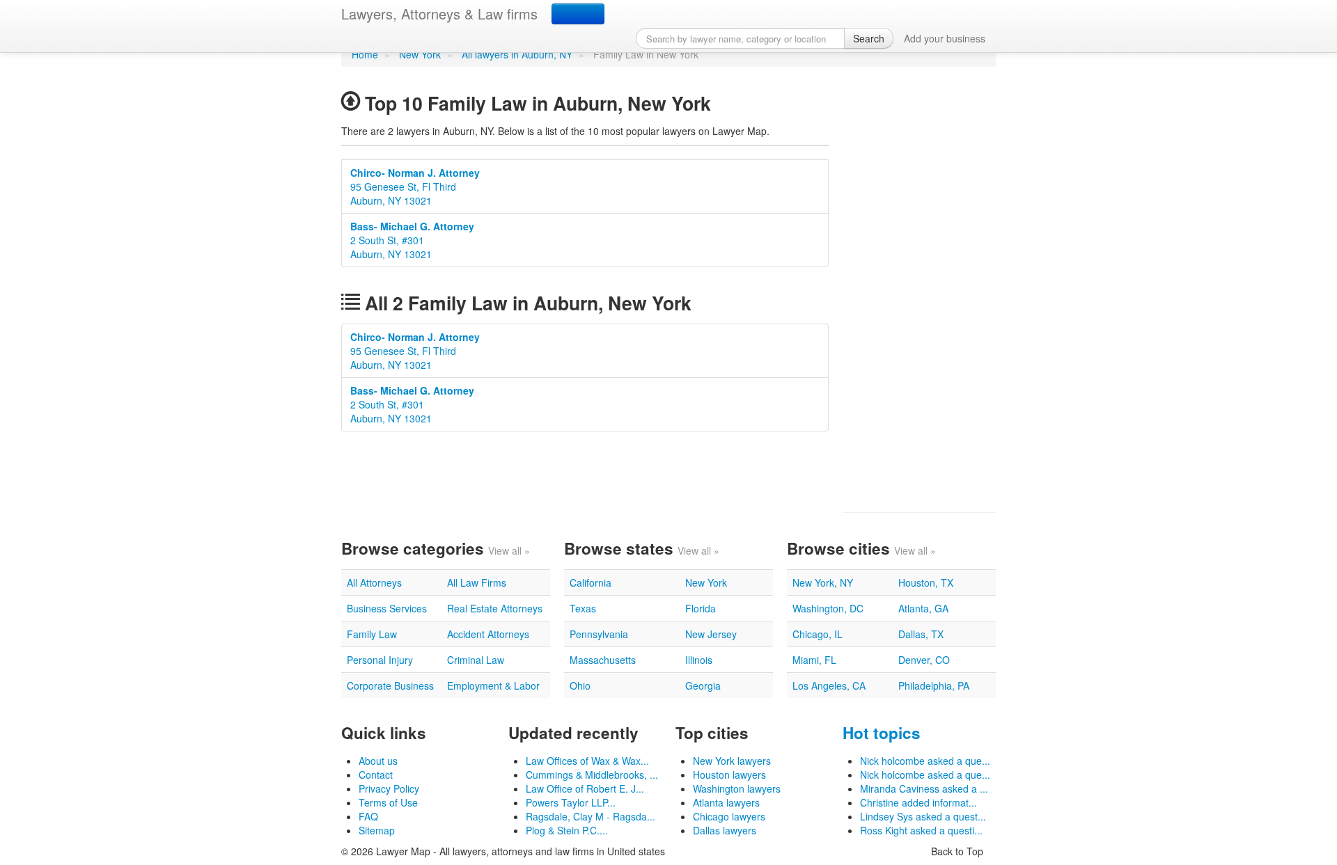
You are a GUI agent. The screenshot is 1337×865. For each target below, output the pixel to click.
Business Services (387, 608)
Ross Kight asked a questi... (921, 830)
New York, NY (822, 582)
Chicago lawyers (729, 816)
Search (868, 38)
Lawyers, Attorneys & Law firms (439, 13)
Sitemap (377, 830)
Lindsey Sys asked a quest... (923, 816)
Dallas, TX (921, 634)
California (590, 582)
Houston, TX (925, 582)
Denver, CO (924, 660)
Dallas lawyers (724, 830)
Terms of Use (388, 802)
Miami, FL (814, 660)
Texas (583, 608)
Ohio (580, 685)
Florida (700, 608)
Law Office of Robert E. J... (585, 788)
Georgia (703, 685)
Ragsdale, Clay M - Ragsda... (590, 816)
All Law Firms (476, 582)
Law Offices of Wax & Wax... (587, 761)
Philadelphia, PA (933, 685)
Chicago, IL (817, 634)
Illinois (698, 660)
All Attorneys (374, 582)
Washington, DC (827, 608)
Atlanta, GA (923, 608)
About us (378, 761)
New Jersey (711, 634)
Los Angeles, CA (829, 685)
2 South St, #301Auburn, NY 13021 (412, 240)
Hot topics (882, 733)
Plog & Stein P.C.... (567, 830)
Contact (376, 774)
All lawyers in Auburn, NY (517, 54)
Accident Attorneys (488, 634)
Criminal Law (475, 660)
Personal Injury (380, 660)
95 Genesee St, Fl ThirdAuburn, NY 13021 (415, 186)
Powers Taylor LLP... (571, 802)
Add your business (944, 38)
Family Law (372, 634)
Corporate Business (390, 685)
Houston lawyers (729, 774)
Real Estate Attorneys (494, 608)
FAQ (368, 816)
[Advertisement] (919, 289)
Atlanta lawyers (726, 802)
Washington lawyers (737, 788)
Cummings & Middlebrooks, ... (592, 774)
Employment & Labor (493, 685)
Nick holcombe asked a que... (925, 761)
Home (365, 54)
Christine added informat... (918, 802)
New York (420, 54)
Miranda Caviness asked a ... (924, 788)
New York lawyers (732, 761)
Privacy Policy (389, 788)
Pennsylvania (599, 634)
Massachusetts (603, 660)
